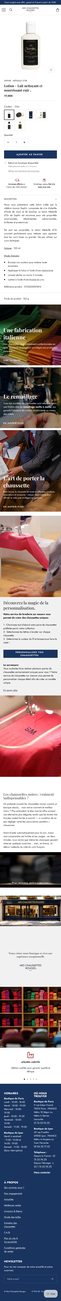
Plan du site (10, 1238)
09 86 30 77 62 (42, 1146)
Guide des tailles (12, 1217)
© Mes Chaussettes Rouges (14, 1291)
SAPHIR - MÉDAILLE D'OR (15, 80)
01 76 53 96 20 (42, 1122)
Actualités (9, 1199)
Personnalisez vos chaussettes (30, 654)
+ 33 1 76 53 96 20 (44, 1164)
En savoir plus (10, 690)
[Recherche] (11, 9)
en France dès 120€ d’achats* (16, 185)
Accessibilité (10, 1242)
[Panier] (57, 9)
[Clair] (9, 115)
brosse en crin (36, 279)
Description (10, 199)
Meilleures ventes (12, 1205)
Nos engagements (13, 1193)
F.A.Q (7, 1232)
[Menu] (4, 10)
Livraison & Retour (13, 1211)
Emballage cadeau (44, 185)
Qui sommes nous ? (14, 1187)
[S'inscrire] (52, 1279)
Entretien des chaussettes (10, 1224)
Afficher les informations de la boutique (23, 171)
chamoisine (47, 270)
